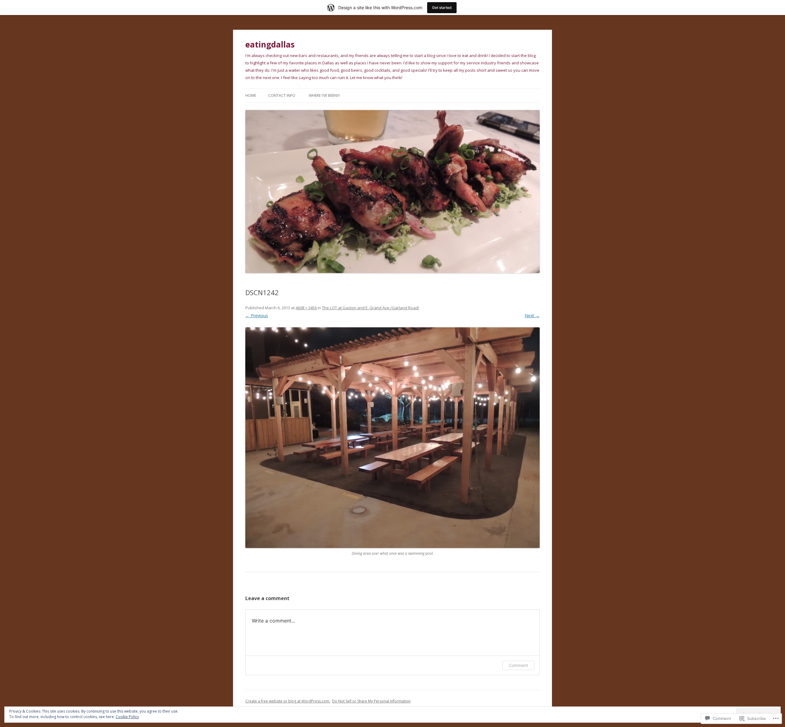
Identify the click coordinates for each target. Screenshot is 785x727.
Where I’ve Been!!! (324, 95)
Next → (532, 315)
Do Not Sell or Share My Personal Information (371, 701)
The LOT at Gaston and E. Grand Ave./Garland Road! (370, 307)
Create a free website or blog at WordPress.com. (287, 701)
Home (250, 95)
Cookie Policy (127, 716)
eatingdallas (270, 44)
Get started (442, 7)
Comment (518, 665)
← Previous (256, 315)
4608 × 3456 (306, 307)
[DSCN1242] (392, 437)
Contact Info (281, 95)
